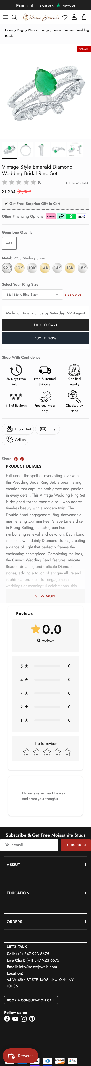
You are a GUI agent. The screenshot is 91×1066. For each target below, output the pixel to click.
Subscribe (77, 845)
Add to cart (45, 324)
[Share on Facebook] (16, 459)
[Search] (16, 17)
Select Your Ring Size (20, 284)
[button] (65, 17)
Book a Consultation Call (31, 1000)
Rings (20, 30)
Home (9, 30)
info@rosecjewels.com (38, 967)
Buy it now (45, 338)
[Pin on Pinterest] (22, 459)
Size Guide (73, 295)
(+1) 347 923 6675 (32, 954)
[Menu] (5, 17)
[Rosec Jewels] (41, 17)
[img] (19, 182)
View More (45, 596)
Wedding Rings (38, 30)
